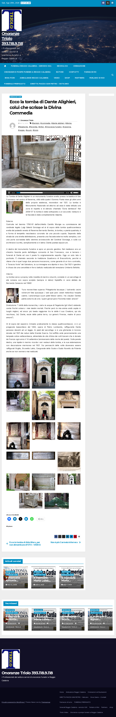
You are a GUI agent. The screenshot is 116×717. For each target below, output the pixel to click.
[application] (43, 192)
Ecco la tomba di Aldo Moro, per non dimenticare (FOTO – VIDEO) (25, 543)
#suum (29, 130)
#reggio (21, 130)
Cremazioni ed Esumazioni (97, 692)
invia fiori (9, 78)
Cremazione (79, 66)
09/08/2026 (40, 623)
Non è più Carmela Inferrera (64, 542)
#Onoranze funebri (53, 127)
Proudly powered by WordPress (13, 702)
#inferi (41, 127)
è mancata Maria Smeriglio (68, 580)
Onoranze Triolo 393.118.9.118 (27, 673)
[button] (112, 75)
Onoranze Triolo (26, 120)
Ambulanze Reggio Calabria (34, 78)
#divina (68, 123)
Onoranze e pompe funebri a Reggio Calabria (27, 72)
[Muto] (71, 193)
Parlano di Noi (97, 78)
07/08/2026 (68, 623)
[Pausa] (9, 193)
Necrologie (10, 571)
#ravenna (67, 127)
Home (62, 692)
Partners (80, 78)
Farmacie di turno (66, 702)
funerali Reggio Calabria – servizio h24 (31, 66)
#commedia (45, 123)
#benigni (35, 123)
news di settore (15, 96)
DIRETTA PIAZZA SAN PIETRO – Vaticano (49, 84)
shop (67, 78)
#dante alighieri (57, 123)
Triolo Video (64, 712)
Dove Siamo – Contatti (98, 697)
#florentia (33, 127)
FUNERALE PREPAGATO (14, 84)
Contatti (73, 72)
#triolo (35, 130)
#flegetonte (23, 127)
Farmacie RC (90, 72)
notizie (59, 72)
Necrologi (62, 66)
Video (56, 78)
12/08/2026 (12, 623)
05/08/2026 (97, 623)
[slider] (40, 192)
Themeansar (45, 702)
